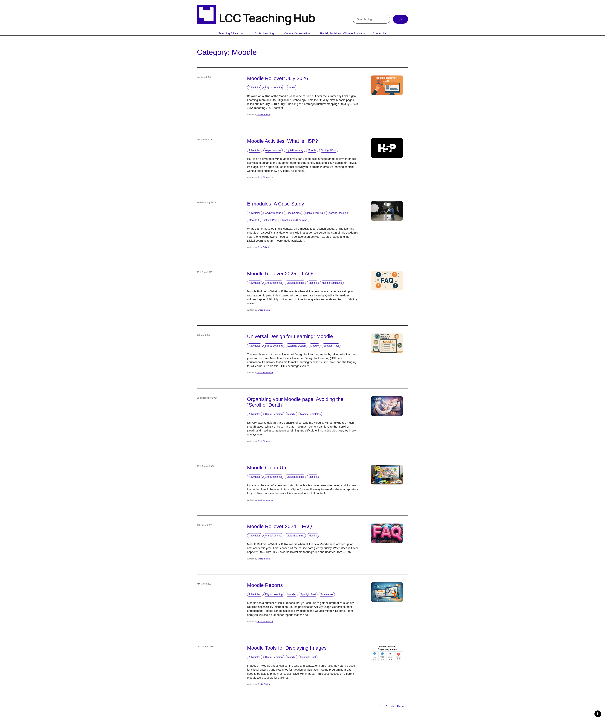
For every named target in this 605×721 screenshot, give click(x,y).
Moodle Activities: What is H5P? (282, 141)
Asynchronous (273, 150)
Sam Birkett (263, 247)
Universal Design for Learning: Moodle (290, 336)
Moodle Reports (265, 585)
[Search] (400, 19)
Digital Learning (274, 87)
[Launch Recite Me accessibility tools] (598, 714)
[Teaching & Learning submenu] (246, 33)
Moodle (291, 87)
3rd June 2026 (204, 77)
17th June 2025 (204, 272)
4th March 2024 (205, 583)
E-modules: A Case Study (275, 204)
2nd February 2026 (206, 202)
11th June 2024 (204, 525)
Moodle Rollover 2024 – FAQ (279, 526)
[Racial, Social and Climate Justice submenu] (364, 33)
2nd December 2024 (207, 398)
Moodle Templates (332, 282)
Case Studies (293, 213)
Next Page (399, 706)
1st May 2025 (203, 335)
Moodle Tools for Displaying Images (287, 648)
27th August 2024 (205, 466)
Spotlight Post (328, 150)
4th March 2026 (205, 139)
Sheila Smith (263, 114)
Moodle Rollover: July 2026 (277, 78)
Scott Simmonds (265, 177)
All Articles (254, 87)
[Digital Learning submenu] (275, 33)
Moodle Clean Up (266, 467)
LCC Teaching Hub (267, 18)
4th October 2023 (205, 646)
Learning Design (337, 213)
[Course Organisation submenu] (311, 33)
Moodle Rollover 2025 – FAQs (280, 273)
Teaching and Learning (294, 220)
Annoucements (273, 282)
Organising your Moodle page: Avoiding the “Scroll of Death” (295, 402)
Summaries (326, 594)
